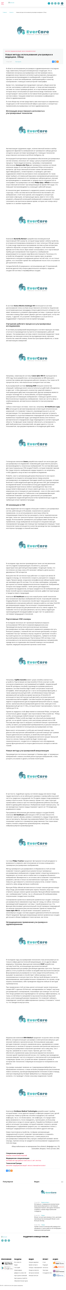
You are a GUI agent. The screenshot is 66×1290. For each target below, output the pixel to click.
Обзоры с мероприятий (35, 1267)
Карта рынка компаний (20, 1275)
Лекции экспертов (34, 1270)
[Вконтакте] (55, 3)
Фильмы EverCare (33, 1275)
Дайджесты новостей (20, 1273)
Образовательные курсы (21, 1281)
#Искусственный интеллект (29, 51)
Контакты (45, 1267)
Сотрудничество (47, 1273)
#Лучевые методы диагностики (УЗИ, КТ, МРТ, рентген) (23, 1160)
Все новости (17, 1262)
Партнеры (45, 1270)
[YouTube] (58, 3)
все (62, 1182)
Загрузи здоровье (34, 1262)
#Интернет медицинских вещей (13, 51)
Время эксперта (45, 1202)
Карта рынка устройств (20, 1278)
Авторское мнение (34, 1273)
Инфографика (18, 1270)
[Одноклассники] (58, 62)
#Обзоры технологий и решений (16, 1155)
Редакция (45, 1265)
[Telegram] (52, 3)
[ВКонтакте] (53, 62)
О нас (44, 1262)
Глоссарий (17, 1267)
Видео (43, 1215)
